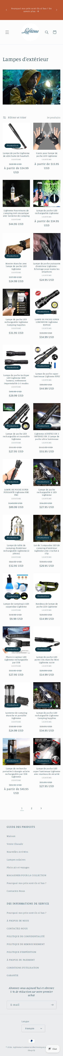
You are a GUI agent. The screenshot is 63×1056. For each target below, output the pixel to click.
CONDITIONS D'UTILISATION (23, 967)
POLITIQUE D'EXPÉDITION (21, 951)
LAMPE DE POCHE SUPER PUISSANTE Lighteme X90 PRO (16, 492)
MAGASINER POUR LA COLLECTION (26, 875)
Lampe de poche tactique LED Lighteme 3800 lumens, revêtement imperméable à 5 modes (16, 379)
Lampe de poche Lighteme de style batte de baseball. (16, 154)
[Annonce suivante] (56, 10)
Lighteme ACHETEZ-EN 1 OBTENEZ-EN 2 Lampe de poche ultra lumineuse (46, 436)
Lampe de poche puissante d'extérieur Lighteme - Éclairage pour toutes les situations (46, 267)
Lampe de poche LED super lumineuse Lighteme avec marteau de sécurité (46, 771)
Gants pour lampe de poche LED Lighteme (46, 154)
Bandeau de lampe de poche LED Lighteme (47, 605)
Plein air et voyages (18, 867)
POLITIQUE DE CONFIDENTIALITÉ (26, 936)
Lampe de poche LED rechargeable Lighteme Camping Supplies (16, 322)
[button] (7, 32)
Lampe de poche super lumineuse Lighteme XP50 (47, 375)
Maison (11, 836)
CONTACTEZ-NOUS (17, 928)
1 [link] (22, 808)
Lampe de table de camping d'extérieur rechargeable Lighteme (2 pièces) (16, 549)
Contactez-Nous (16, 890)
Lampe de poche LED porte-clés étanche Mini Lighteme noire (47, 660)
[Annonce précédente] (6, 10)
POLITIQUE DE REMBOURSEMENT (26, 944)
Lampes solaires (16, 859)
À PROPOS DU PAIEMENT (21, 959)
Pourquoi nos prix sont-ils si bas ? (26, 883)
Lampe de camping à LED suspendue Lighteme (16, 605)
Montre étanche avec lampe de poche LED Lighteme (16, 266)
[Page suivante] (41, 808)
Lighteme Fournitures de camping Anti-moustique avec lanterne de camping (16, 213)
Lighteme (17, 1047)
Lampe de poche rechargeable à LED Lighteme (47, 492)
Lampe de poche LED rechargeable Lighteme (46, 211)
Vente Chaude (15, 843)
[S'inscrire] (52, 1005)
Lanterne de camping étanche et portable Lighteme (16, 716)
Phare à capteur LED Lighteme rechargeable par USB (16, 660)
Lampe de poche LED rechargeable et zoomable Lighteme (16, 436)
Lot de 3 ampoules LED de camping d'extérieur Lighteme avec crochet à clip (47, 549)
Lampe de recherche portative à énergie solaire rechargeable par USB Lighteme (16, 772)
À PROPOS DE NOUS (18, 920)
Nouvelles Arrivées (17, 851)
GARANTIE (12, 975)
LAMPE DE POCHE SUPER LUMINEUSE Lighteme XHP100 (47, 322)
